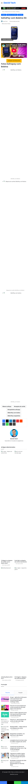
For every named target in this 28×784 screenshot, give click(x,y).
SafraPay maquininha (14, 416)
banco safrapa (7, 406)
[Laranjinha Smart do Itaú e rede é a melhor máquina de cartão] (5, 742)
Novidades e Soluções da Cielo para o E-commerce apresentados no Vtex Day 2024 (18, 763)
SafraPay (20, 14)
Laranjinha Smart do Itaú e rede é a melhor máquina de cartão (18, 740)
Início (3, 11)
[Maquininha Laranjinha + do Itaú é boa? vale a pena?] (5, 735)
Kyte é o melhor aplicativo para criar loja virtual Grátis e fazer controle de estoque (18, 714)
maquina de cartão (20, 406)
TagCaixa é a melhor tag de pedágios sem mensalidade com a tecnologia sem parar (17, 755)
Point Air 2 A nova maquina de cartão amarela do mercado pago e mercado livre (18, 707)
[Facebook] (3, 421)
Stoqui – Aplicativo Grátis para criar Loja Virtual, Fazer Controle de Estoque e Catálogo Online (18, 700)
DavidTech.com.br (14, 774)
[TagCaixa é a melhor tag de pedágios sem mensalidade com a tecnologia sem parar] (5, 755)
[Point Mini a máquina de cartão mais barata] (21, 505)
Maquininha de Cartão (10, 11)
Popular (20, 692)
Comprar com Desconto (14, 60)
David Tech (5, 21)
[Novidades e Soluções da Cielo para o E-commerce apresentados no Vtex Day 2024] (5, 762)
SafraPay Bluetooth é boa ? (6, 677)
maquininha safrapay (14, 409)
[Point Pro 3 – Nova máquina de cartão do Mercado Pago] (5, 722)
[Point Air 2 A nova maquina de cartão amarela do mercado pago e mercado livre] (5, 707)
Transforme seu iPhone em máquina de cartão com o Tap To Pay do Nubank (18, 748)
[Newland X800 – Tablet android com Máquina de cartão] (5, 729)
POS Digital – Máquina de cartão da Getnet (20, 677)
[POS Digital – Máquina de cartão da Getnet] (21, 621)
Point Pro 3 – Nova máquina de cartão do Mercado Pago (18, 720)
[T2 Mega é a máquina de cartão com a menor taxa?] (7, 505)
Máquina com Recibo (12, 14)
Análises (18, 11)
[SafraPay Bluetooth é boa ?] (7, 621)
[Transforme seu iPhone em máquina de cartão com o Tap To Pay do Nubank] (5, 748)
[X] (7, 421)
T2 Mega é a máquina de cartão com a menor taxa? (6, 562)
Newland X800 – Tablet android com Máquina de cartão (18, 727)
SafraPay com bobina (14, 412)
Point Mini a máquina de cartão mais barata (21, 561)
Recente (8, 692)
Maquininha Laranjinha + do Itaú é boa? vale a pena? (17, 734)
